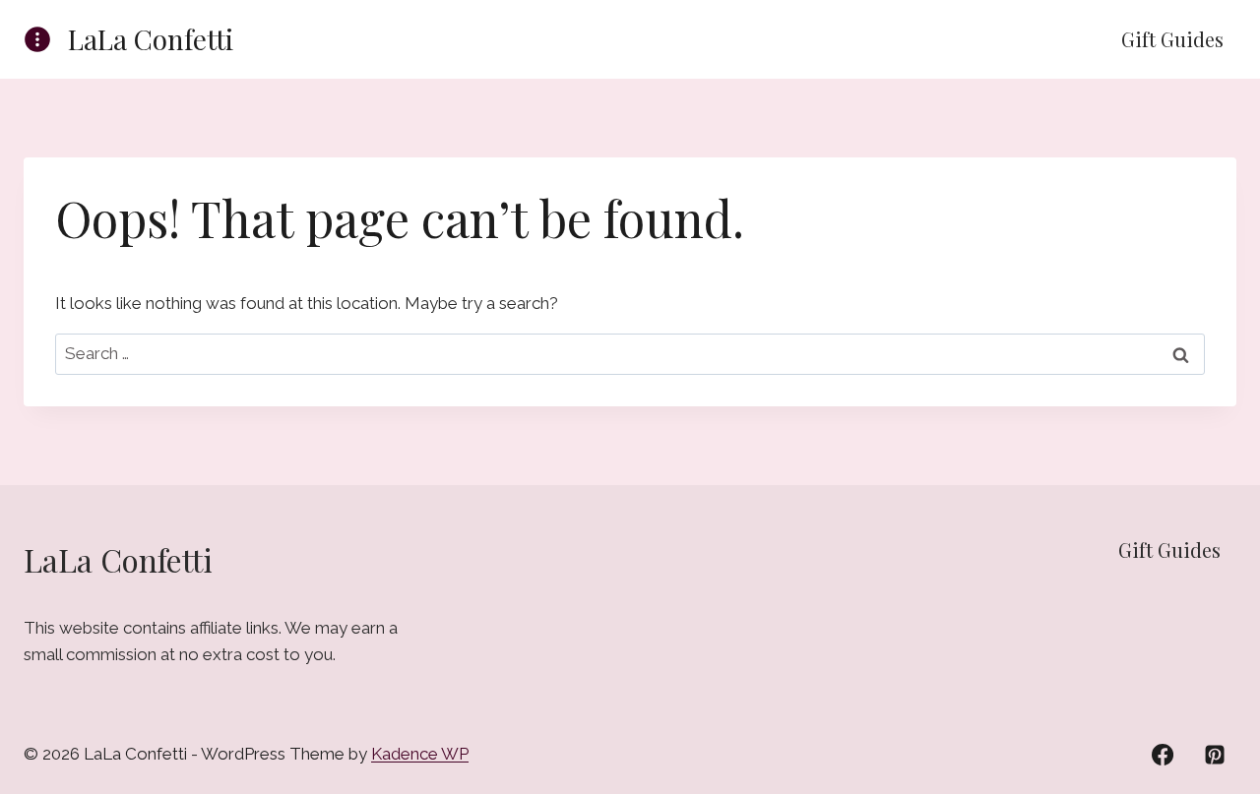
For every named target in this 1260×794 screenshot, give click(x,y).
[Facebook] (1162, 754)
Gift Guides (1172, 39)
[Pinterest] (1214, 754)
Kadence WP (420, 753)
